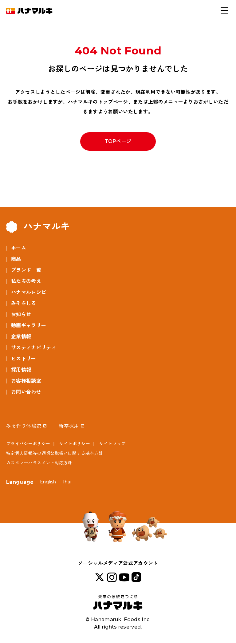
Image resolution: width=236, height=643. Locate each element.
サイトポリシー (74, 444)
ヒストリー (23, 359)
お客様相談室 (26, 381)
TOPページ (118, 141)
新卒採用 (69, 426)
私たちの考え (26, 281)
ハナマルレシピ (28, 292)
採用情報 (21, 370)
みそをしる (23, 303)
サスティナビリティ (33, 348)
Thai (66, 482)
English (48, 482)
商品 (16, 259)
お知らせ (21, 314)
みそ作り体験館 (23, 426)
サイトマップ (112, 444)
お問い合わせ (26, 392)
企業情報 (21, 336)
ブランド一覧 (26, 270)
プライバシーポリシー (28, 444)
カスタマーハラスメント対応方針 (39, 463)
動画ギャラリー (28, 325)
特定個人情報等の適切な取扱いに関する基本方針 (54, 453)
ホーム (18, 248)
